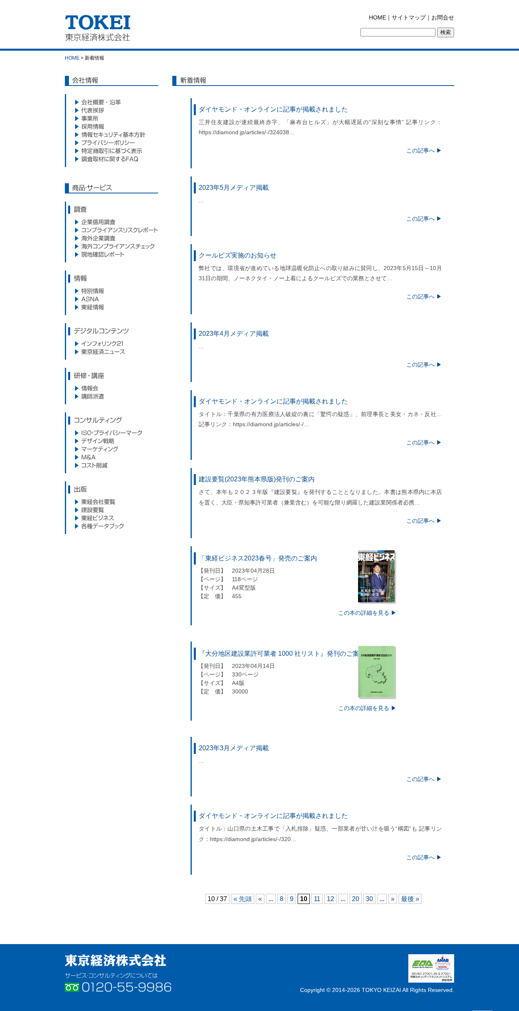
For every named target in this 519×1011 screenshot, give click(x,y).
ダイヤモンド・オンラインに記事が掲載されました (273, 109)
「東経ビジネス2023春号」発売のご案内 (258, 558)
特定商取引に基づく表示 (111, 151)
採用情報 (111, 126)
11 (317, 898)
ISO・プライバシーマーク (111, 433)
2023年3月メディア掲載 (234, 748)
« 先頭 (243, 898)
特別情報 (111, 291)
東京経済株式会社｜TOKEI (100, 30)
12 (330, 898)
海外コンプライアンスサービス (111, 246)
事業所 (111, 118)
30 (369, 898)
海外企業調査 (111, 238)
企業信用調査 (111, 222)
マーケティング (111, 449)
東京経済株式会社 (115, 960)
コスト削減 (111, 465)
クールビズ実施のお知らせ (238, 255)
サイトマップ (409, 17)
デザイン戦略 (111, 441)
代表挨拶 (111, 110)
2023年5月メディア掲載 (234, 187)
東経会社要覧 (111, 502)
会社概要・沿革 (111, 102)
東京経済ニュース (111, 352)
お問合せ (442, 17)
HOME (377, 17)
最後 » (410, 898)
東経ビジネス (111, 518)
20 (355, 898)
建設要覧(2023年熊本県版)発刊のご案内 (257, 479)
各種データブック (111, 526)
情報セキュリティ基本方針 (111, 135)
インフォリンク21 (111, 343)
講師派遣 (111, 396)
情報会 (111, 388)
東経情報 (111, 307)
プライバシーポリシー (111, 143)
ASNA (111, 299)
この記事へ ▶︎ (424, 150)
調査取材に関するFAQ (111, 159)
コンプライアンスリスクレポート (111, 230)
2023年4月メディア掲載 (234, 333)
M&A (111, 457)
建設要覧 (111, 510)
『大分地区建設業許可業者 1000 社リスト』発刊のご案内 (282, 653)
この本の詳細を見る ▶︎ (367, 613)
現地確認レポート (111, 254)
